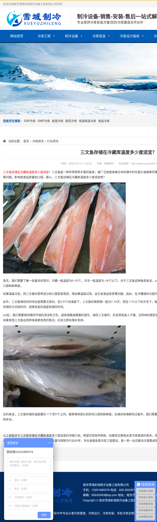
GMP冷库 (44, 121)
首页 (26, 141)
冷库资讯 (38, 141)
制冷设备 (71, 36)
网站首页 (16, 36)
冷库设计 (94, 513)
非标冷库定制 (125, 513)
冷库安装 (108, 513)
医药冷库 (71, 121)
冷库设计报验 (129, 36)
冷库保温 (98, 36)
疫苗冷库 (57, 121)
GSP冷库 (30, 121)
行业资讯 (52, 141)
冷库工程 (44, 36)
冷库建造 (79, 513)
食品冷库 (104, 121)
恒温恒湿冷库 (87, 121)
